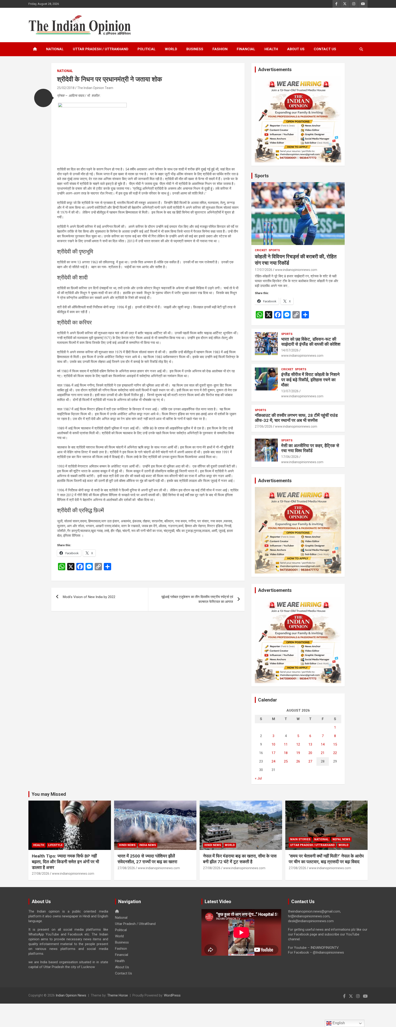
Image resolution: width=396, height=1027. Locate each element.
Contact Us (325, 49)
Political (147, 49)
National (55, 49)
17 (273, 753)
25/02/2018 (65, 88)
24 (273, 761)
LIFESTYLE (55, 845)
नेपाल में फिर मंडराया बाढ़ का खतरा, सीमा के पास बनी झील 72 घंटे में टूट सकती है (240, 858)
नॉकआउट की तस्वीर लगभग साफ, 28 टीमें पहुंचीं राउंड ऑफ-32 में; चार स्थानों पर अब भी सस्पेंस (296, 418)
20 (310, 753)
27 (310, 761)
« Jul (258, 778)
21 (322, 753)
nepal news (341, 839)
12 (298, 744)
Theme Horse (117, 995)
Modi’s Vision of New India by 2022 (89, 597)
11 (286, 744)
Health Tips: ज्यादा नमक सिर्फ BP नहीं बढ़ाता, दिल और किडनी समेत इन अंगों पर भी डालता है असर (65, 861)
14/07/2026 (290, 350)
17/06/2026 (290, 457)
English (338, 1023)
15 (335, 744)
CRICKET (261, 250)
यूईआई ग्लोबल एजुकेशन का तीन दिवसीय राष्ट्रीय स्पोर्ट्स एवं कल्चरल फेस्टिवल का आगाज (197, 599)
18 (286, 753)
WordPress (172, 995)
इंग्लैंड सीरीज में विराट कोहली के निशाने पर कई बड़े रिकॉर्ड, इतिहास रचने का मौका (310, 380)
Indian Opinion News (71, 995)
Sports (262, 175)
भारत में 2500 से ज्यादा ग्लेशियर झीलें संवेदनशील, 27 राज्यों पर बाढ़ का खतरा (147, 858)
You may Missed (49, 794)
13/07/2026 (290, 391)
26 (298, 761)
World (171, 49)
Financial (246, 49)
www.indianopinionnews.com (296, 270)
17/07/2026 (263, 270)
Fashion (220, 49)
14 (322, 744)
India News (147, 845)
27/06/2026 (263, 426)
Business (194, 49)
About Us (296, 49)
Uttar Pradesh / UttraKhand (100, 49)
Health (271, 49)
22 (335, 753)
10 (273, 744)
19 (298, 753)
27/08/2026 (40, 873)
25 (286, 761)
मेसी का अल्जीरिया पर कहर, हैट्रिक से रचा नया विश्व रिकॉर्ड (310, 448)
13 (310, 744)
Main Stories (300, 839)
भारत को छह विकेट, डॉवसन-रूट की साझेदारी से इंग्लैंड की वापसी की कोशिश (310, 342)
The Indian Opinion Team (95, 88)
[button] (43, 98)
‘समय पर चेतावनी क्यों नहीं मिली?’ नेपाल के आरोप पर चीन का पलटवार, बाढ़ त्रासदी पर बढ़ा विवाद (326, 858)
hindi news (127, 845)
